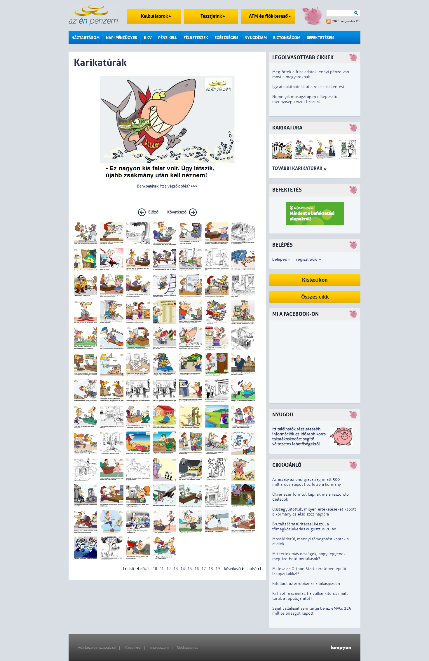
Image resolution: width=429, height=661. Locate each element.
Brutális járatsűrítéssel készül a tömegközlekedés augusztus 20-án (304, 527)
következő (232, 568)
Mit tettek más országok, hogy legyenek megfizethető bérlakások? (309, 556)
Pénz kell (167, 37)
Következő (176, 212)
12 (169, 568)
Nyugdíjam (256, 37)
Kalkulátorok (155, 16)
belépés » (281, 259)
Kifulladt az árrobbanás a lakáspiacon (306, 583)
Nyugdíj (282, 415)
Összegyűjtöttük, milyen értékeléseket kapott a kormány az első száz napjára (314, 512)
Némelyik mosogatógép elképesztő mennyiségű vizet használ (304, 99)
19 (218, 568)
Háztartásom (86, 37)
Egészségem (226, 37)
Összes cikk (315, 297)
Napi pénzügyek (121, 37)
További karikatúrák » (299, 168)
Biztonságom (286, 37)
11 (162, 568)
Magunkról (132, 648)
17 (204, 568)
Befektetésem (320, 37)
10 (155, 568)
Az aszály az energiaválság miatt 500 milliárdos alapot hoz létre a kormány (306, 482)
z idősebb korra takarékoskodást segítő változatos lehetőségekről (299, 439)
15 (190, 568)
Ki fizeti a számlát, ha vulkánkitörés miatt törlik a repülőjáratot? (310, 596)
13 (176, 568)
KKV (148, 37)
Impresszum (159, 648)
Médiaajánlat (187, 648)
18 (211, 568)
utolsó (252, 568)
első (131, 568)
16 (197, 568)
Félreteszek (196, 37)
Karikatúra (287, 128)
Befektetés (287, 190)
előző (144, 568)
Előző (153, 212)
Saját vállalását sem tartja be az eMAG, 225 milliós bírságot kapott (311, 611)
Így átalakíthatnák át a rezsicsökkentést (308, 86)
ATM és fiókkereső (269, 16)
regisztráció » (308, 259)
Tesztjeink (211, 16)
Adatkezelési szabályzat (97, 648)
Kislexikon (315, 280)
